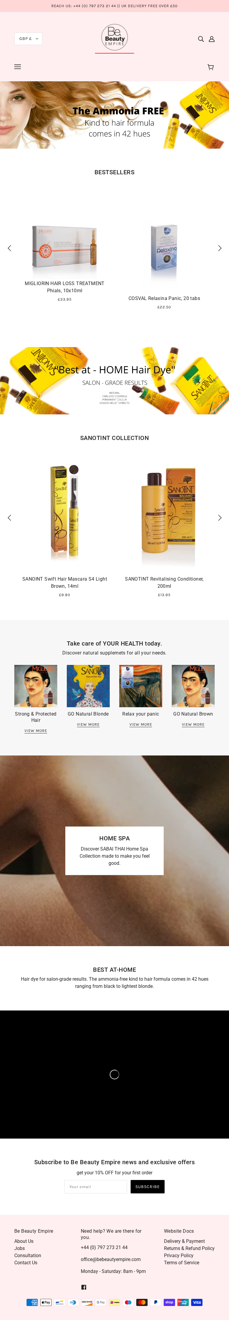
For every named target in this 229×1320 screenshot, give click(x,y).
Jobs (19, 1248)
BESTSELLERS (115, 172)
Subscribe (147, 1186)
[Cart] (211, 67)
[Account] (211, 39)
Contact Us (25, 1262)
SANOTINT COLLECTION (114, 437)
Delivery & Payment (184, 1241)
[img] (201, 39)
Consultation (27, 1255)
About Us (23, 1241)
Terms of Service (181, 1262)
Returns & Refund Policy (189, 1248)
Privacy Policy (179, 1255)
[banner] (114, 38)
